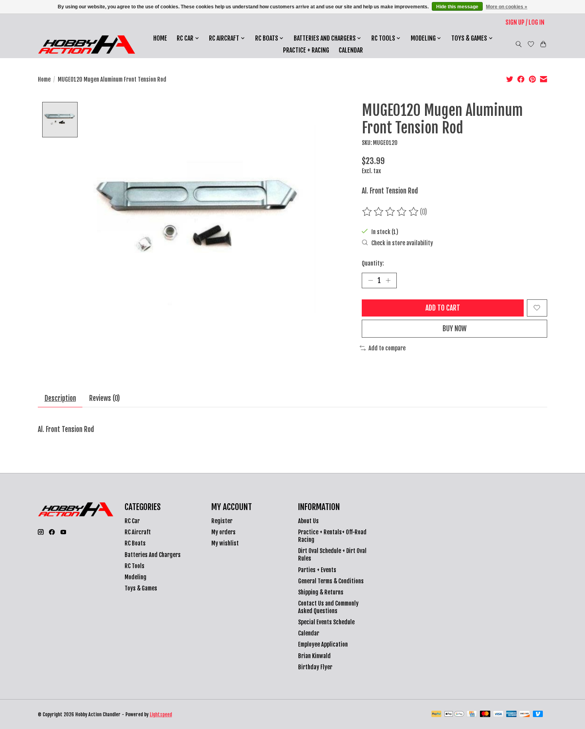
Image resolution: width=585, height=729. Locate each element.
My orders (223, 532)
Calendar (351, 50)
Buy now (454, 328)
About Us (308, 521)
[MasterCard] (485, 714)
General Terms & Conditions (331, 581)
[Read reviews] (391, 212)
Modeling (135, 577)
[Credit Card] (472, 714)
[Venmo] (538, 714)
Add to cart (442, 307)
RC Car (132, 521)
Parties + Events (317, 570)
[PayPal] (436, 714)
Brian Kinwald (314, 656)
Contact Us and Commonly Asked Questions (328, 607)
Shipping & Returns (320, 592)
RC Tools (134, 566)
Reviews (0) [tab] (104, 398)
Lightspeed (161, 714)
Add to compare (387, 348)
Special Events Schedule (326, 622)
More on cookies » (506, 7)
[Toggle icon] (519, 44)
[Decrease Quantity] (370, 280)
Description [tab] (60, 398)
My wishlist (225, 543)
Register (221, 521)
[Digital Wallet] (454, 714)
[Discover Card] (524, 714)
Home (160, 38)
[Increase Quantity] (388, 280)
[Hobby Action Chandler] (86, 44)
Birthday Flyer (315, 667)
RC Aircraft (138, 532)
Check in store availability (402, 243)
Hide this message (457, 7)
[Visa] (498, 714)
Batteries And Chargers (153, 555)
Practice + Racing (306, 50)
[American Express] (511, 714)
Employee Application (323, 644)
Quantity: (373, 263)
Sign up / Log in (524, 22)
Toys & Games (141, 588)
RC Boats (135, 543)
